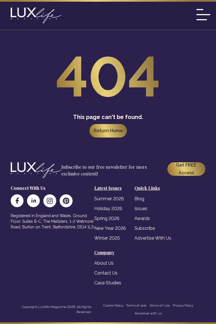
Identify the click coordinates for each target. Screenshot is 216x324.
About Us (104, 263)
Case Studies (107, 282)
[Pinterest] (66, 200)
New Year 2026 (110, 228)
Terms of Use (159, 305)
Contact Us (106, 273)
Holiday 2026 (108, 208)
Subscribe (144, 228)
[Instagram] (49, 200)
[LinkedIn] (33, 200)
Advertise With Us (152, 238)
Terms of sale (136, 305)
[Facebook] (17, 200)
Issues (140, 208)
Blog (139, 198)
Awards (142, 218)
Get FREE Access (186, 169)
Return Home (108, 130)
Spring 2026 (107, 218)
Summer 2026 (109, 198)
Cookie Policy (113, 305)
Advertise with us (148, 313)
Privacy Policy (183, 305)
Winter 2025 (107, 238)
